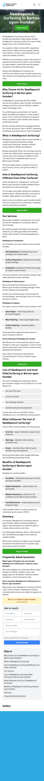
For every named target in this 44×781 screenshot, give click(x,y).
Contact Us (22, 364)
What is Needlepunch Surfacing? (16, 661)
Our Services (9, 671)
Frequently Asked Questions (15, 696)
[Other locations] (34, 4)
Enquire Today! (22, 551)
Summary (8, 692)
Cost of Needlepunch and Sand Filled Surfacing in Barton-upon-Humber (18, 675)
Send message (22, 642)
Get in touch (22, 28)
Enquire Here (22, 210)
